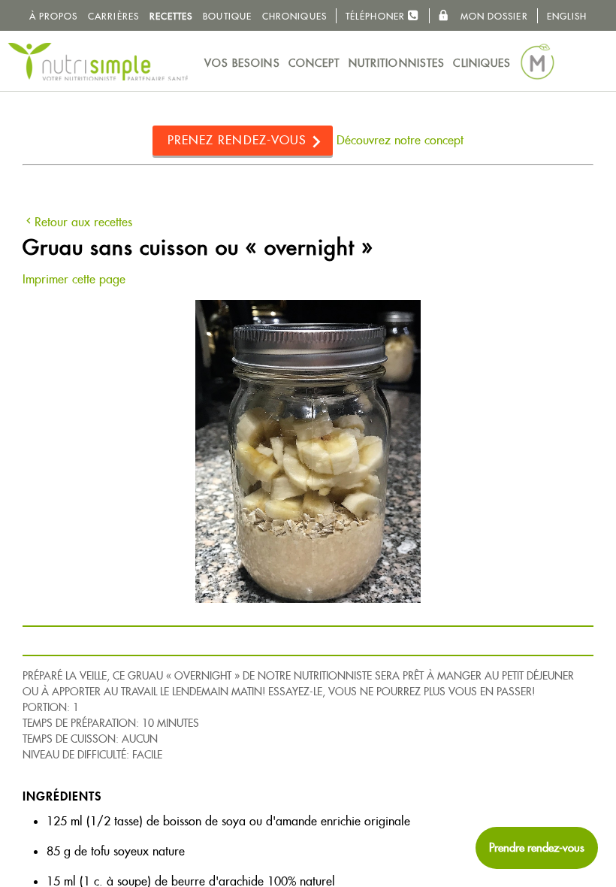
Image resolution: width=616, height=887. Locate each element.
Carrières (113, 16)
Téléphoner (377, 16)
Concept (314, 63)
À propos (53, 16)
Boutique (227, 16)
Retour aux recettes (83, 222)
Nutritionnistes (397, 63)
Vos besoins (242, 63)
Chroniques (294, 16)
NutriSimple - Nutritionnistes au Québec (98, 61)
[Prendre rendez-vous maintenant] (537, 848)
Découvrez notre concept (400, 140)
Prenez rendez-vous (237, 140)
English (567, 16)
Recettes (171, 16)
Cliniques (482, 63)
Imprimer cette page (74, 279)
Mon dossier (492, 16)
